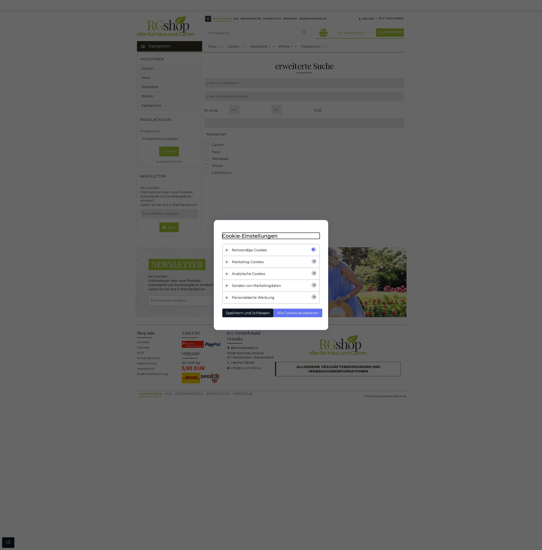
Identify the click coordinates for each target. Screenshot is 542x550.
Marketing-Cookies (248, 262)
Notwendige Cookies (249, 250)
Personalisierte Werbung (253, 298)
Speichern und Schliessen (248, 313)
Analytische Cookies (248, 274)
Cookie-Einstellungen (250, 236)
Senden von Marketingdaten (256, 286)
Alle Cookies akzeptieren (298, 313)
